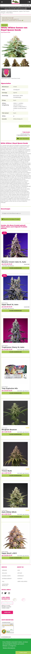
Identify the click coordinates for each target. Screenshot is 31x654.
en (24, 5)
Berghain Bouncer (9, 430)
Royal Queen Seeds (5, 32)
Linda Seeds (4, 510)
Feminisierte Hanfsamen (12, 11)
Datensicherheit (7, 578)
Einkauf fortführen (25, 126)
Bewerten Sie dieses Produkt (11, 219)
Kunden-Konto (6, 575)
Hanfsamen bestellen (5, 585)
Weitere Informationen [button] (9, 648)
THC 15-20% (26, 11)
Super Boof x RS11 (9, 553)
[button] (7, 652)
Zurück (5, 25)
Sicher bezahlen (6, 637)
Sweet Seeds (5, 386)
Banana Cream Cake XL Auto (14, 262)
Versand (4, 570)
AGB (18, 570)
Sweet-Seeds (5, 551)
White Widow (9, 12)
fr (26, 5)
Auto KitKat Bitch (9, 512)
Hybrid (20, 11)
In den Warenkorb (23, 138)
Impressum (20, 575)
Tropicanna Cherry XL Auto (13, 347)
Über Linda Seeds (22, 581)
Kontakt (19, 578)
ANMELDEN (7, 612)
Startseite (3, 11)
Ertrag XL (3, 12)
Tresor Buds (7, 471)
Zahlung (4, 573)
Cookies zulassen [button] (23, 652)
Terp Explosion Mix (10, 388)
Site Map (19, 573)
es (22, 5)
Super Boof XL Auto (10, 304)
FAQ (3, 581)
